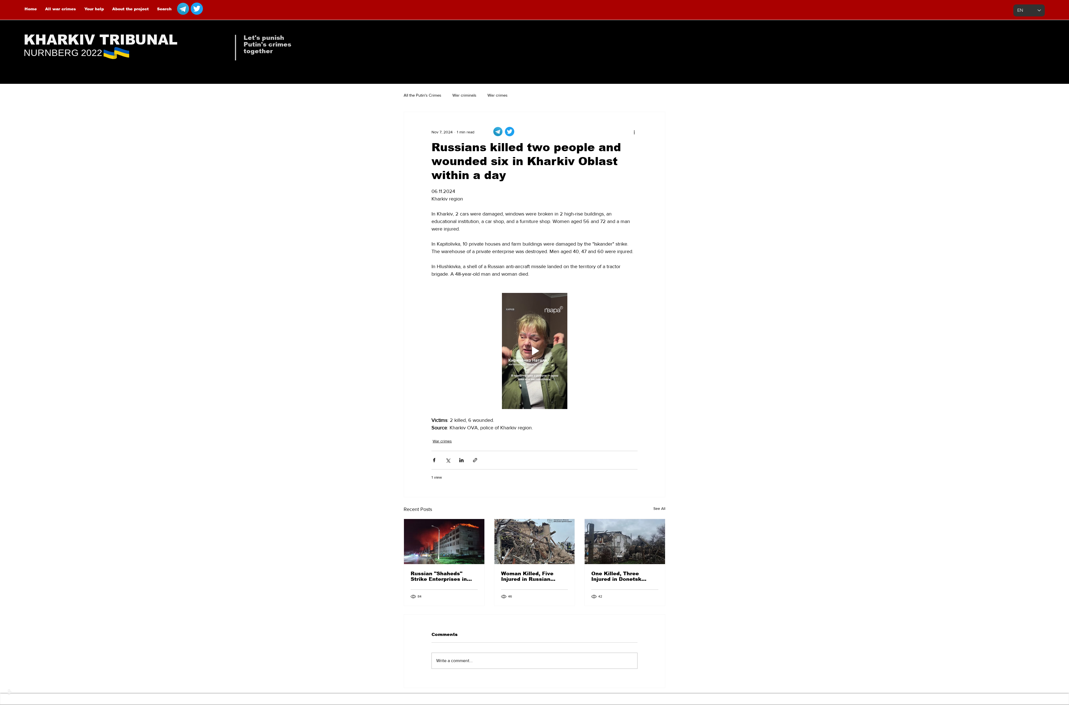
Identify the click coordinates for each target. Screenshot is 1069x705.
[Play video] (534, 351)
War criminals (464, 95)
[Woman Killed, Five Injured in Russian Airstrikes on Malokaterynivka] (534, 541)
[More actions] (634, 132)
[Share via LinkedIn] (461, 460)
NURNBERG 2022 (63, 52)
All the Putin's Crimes (422, 95)
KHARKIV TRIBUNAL (101, 39)
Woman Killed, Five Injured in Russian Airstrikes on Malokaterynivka (527, 576)
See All (659, 508)
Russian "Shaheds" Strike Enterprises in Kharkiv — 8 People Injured (439, 576)
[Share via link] (475, 460)
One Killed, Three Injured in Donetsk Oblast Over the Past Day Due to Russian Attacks (619, 576)
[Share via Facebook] (434, 460)
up (8, 692)
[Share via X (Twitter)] (447, 460)
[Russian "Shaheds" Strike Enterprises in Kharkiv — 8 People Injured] (444, 541)
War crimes (497, 95)
